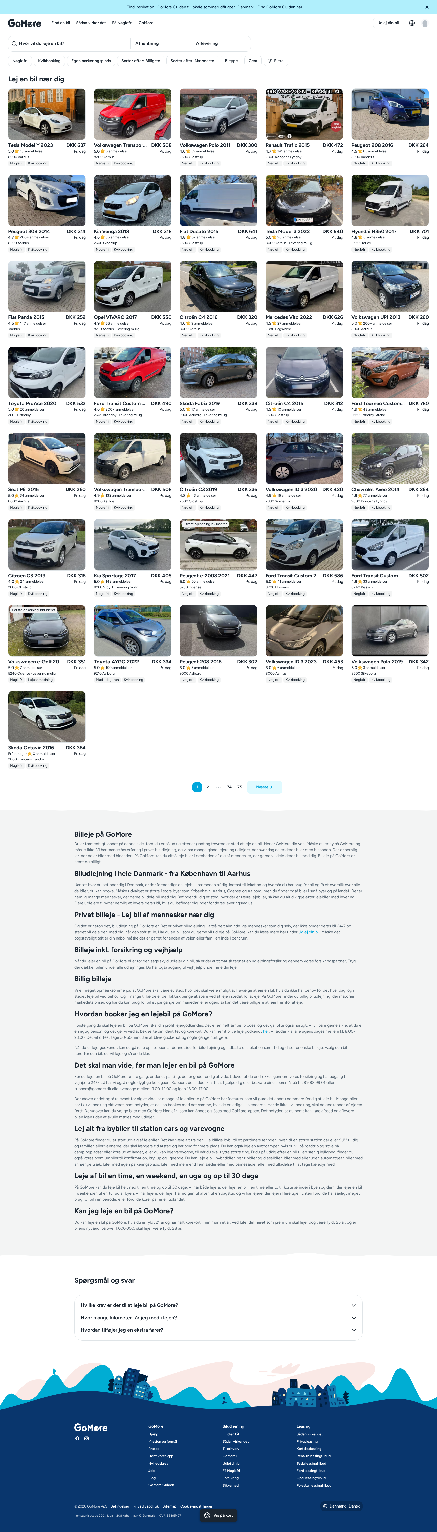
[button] (429, 7)
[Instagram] (86, 1438)
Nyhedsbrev (158, 1463)
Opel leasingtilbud (311, 1478)
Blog (152, 1478)
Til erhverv (231, 1449)
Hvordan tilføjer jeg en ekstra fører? (122, 1330)
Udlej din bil (388, 22)
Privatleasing (307, 1441)
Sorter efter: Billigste (140, 60)
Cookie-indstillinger (196, 1506)
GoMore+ (147, 22)
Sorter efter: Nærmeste (192, 60)
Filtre (279, 60)
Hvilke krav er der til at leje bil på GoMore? (129, 1305)
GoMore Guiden (161, 1485)
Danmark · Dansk (345, 1506)
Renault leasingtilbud (314, 1456)
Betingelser (120, 1506)
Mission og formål (162, 1441)
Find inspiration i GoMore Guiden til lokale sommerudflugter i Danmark (214, 7)
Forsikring (231, 1478)
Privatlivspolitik (146, 1506)
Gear (253, 60)
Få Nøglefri (122, 22)
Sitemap (169, 1506)
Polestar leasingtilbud (314, 1485)
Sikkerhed (231, 1485)
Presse (153, 1449)
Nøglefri (20, 60)
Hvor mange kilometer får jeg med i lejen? (129, 1318)
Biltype (231, 60)
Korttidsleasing (309, 1449)
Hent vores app (160, 1456)
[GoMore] (24, 23)
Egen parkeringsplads (91, 60)
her (266, 1031)
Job (151, 1471)
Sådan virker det (91, 22)
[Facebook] (77, 1438)
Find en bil (60, 22)
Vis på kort (223, 1515)
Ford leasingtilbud (311, 1471)
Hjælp (153, 1434)
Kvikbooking (49, 60)
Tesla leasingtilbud (311, 1463)
